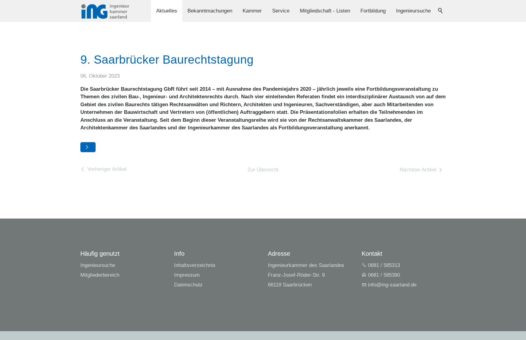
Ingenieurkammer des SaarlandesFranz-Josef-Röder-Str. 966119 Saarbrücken (306, 275)
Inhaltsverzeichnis (195, 265)
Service (280, 11)
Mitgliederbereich (99, 275)
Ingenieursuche (413, 11)
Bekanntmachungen (210, 11)
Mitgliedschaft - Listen (325, 11)
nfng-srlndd (391, 285)
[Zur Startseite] (105, 11)
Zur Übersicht (263, 170)
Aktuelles (166, 11)
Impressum (187, 275)
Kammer (252, 11)
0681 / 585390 (384, 275)
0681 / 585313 (384, 265)
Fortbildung (373, 11)
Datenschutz (188, 285)
